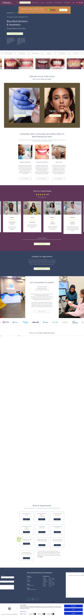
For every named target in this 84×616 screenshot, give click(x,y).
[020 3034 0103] (37, 599)
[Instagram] (79, 2)
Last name (2, 575)
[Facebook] (81, 2)
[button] (60, 213)
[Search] (77, 2)
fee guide (40, 556)
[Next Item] (82, 64)
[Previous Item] (2, 64)
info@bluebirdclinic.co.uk (32, 589)
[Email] (32, 599)
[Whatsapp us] (18, 3)
